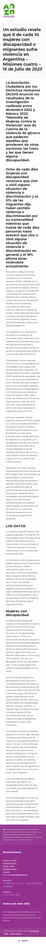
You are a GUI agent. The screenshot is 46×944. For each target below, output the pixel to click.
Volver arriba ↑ (16, 934)
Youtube (6, 872)
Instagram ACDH (10, 869)
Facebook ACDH (10, 863)
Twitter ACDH (8, 866)
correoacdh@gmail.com (17, 875)
